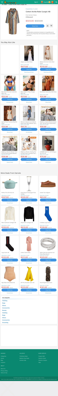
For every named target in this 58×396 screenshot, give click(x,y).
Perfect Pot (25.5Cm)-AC (8, 192)
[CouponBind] (11, 2)
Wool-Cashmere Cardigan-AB (9, 222)
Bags (3, 303)
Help (39, 362)
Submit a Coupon (42, 360)
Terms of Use (4, 372)
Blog (2, 360)
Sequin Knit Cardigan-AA (27, 222)
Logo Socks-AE (5, 252)
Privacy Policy (4, 370)
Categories (3, 356)
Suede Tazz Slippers (45, 192)
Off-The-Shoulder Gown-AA (27, 282)
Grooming (5, 322)
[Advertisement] (10, 59)
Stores (2, 358)
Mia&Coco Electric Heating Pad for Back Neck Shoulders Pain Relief (28, 153)
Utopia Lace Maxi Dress (26, 62)
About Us (3, 368)
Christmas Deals (23, 356)
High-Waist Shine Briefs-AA (8, 282)
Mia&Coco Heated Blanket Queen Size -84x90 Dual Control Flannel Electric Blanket (48, 123)
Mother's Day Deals (24, 358)
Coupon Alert (41, 356)
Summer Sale (23, 360)
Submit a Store (42, 358)
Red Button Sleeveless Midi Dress (48, 91)
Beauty (4, 310)
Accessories (6, 308)
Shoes (4, 305)
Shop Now (35, 26)
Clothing (4, 300)
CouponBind (28, 379)
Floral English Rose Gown (46, 282)
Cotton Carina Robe (25, 252)
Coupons (3, 362)
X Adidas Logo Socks (45, 222)
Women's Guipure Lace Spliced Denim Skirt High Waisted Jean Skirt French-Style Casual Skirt (28, 123)
